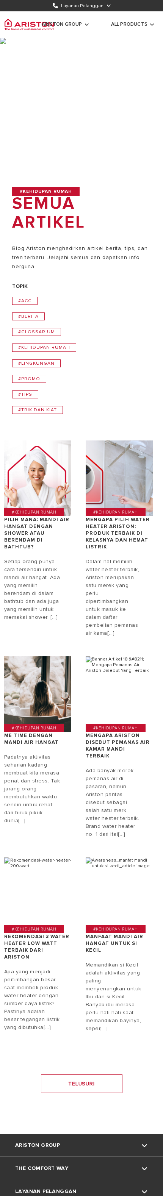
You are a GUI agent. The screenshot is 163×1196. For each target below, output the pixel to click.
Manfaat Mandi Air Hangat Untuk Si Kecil (114, 943)
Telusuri (81, 1083)
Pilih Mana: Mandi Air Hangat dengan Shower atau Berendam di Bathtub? (36, 533)
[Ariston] (29, 24)
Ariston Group (62, 24)
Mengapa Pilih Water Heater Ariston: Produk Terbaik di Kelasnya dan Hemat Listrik (118, 533)
